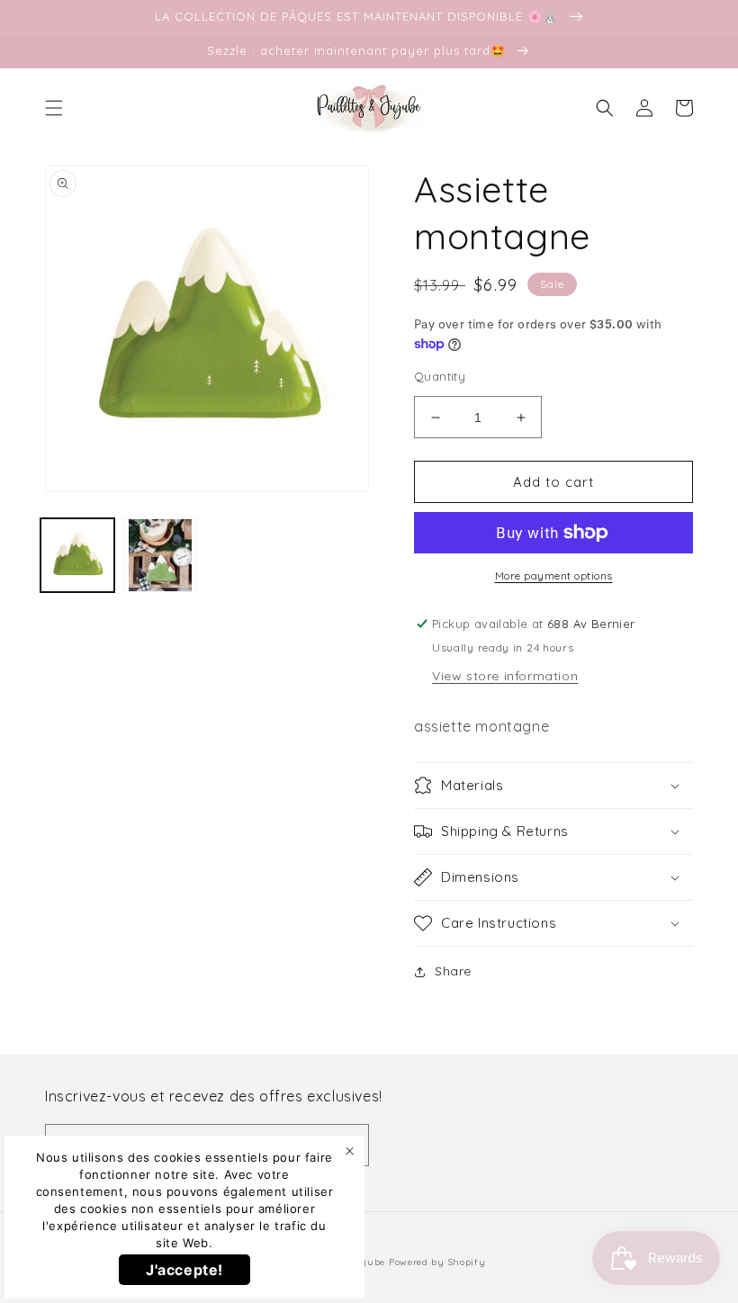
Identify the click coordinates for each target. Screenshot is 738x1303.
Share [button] (453, 971)
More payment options (554, 575)
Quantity (439, 376)
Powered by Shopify (437, 1262)
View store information (505, 676)
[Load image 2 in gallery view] (160, 555)
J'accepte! (184, 1270)
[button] (54, 108)
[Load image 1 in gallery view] (77, 555)
